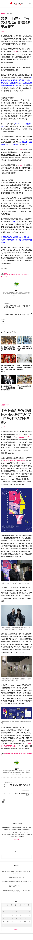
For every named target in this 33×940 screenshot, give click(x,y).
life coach (4, 276)
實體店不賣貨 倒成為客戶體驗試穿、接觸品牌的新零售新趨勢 (24, 367)
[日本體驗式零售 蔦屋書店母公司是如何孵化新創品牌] (8, 340)
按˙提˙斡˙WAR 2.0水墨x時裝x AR (14, 460)
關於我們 (16, 839)
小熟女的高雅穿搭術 (13, 877)
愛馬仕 (15, 52)
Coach (4, 124)
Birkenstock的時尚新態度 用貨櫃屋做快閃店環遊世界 (24, 348)
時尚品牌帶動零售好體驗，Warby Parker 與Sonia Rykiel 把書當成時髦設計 (8, 368)
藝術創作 (8, 405)
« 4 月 (16, 929)
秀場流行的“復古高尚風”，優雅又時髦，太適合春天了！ (16, 871)
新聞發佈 (3, 405)
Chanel (21, 149)
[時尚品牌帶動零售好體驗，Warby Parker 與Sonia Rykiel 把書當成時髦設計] (8, 358)
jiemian (5, 273)
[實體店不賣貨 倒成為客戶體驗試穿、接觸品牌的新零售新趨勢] (24, 358)
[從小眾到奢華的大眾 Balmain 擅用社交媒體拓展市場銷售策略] (8, 379)
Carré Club (14, 274)
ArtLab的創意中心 (23, 437)
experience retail (23, 274)
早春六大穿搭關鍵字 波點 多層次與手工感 (13, 881)
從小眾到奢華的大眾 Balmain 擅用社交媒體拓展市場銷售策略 (8, 388)
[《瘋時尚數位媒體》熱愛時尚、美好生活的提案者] (16, 4)
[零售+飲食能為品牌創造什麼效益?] (24, 379)
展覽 (25, 753)
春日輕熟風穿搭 (13, 886)
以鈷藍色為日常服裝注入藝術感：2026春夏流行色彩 (16, 890)
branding (7, 274)
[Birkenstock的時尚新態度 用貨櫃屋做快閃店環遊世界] (24, 340)
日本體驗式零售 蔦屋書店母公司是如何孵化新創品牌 (8, 349)
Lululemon (20, 165)
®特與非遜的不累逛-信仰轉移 (11, 753)
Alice (3, 31)
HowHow (21, 753)
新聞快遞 (3, 13)
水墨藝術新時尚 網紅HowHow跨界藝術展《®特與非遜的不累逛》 (16, 416)
